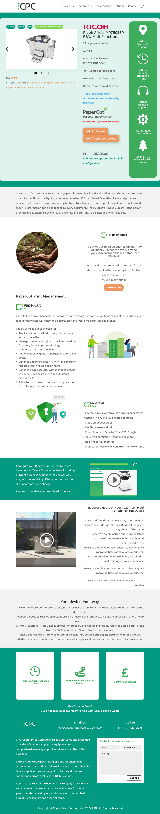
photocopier (33, 87)
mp (7, 87)
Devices (66, 7)
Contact (133, 7)
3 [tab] (45, 73)
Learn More (114, 287)
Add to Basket (95, 131)
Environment (104, 7)
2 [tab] (40, 73)
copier (50, 83)
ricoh (42, 87)
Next (72, 49)
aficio (29, 83)
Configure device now (101, 138)
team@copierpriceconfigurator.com (80, 728)
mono (72, 83)
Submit (134, 777)
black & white (39, 83)
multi (23, 87)
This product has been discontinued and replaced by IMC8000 (101, 98)
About (120, 7)
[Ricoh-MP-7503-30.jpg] (41, 49)
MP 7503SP (15, 87)
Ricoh (18, 83)
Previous (7, 49)
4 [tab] (49, 73)
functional (59, 83)
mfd (67, 83)
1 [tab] (35, 73)
